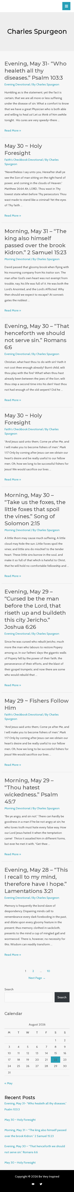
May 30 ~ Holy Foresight (20, 1119)
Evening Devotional (17, 84)
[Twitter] (41, 1184)
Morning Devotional (17, 259)
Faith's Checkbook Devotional (23, 159)
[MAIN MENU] (66, 6)
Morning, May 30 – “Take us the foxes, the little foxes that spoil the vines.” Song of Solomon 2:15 (35, 509)
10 (48, 971)
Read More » (12, 130)
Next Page (37, 978)
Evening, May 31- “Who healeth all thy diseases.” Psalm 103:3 (35, 70)
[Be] (33, 1184)
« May (8, 1083)
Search (8, 989)
